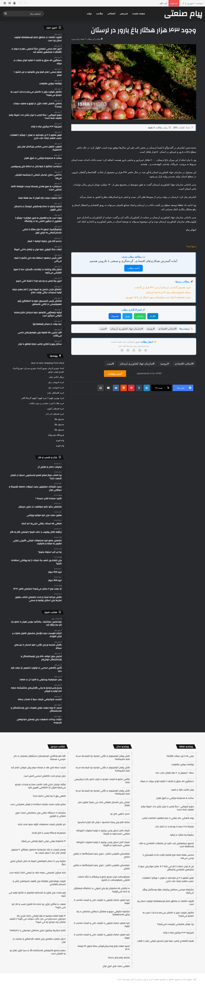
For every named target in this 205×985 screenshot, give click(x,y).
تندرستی (124, 13)
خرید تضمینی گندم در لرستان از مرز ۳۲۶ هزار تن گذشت (163, 287)
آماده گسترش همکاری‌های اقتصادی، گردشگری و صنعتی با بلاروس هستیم (133, 261)
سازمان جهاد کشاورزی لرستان (136, 363)
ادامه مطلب (133, 268)
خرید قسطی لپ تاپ (55, 413)
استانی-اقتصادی (183, 363)
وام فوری (60, 440)
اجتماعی (111, 13)
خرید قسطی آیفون (55, 408)
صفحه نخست (138, 13)
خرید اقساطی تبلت (55, 392)
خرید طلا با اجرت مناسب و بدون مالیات (46, 403)
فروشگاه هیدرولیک (56, 435)
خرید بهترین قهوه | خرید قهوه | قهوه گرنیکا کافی (42, 398)
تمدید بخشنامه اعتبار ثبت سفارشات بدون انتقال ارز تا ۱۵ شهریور (158, 297)
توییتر (127, 316)
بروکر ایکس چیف (56, 377)
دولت (89, 13)
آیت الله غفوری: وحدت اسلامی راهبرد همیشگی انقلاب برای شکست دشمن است (131, 3)
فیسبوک (115, 316)
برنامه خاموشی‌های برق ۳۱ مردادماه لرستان (168, 292)
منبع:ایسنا (191, 246)
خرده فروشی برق (56, 382)
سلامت (99, 13)
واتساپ (139, 316)
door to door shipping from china (47, 363)
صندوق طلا (59, 419)
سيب (109, 363)
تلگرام (153, 316)
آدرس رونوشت (115, 373)
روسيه (163, 363)
